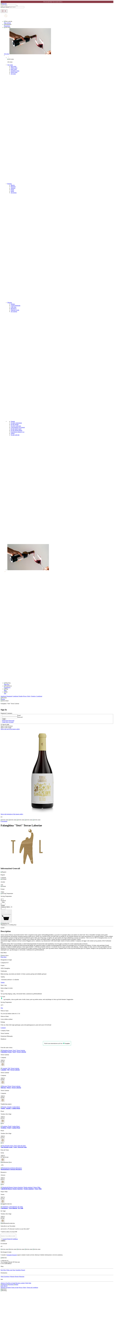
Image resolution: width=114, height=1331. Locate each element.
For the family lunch (16, 429)
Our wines (10, 65)
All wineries (14, 311)
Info (5, 693)
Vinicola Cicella (15, 310)
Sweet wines (14, 72)
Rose (14, 1270)
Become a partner (20, 1283)
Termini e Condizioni (36, 696)
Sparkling (18, 1270)
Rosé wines (14, 69)
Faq (7, 1283)
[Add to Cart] (3, 1064)
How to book (11, 1283)
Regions (9, 183)
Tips (2, 1008)
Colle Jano (13, 307)
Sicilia (12, 191)
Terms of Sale (14, 1287)
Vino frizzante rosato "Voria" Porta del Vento (14, 1147)
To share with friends (16, 423)
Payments (8, 1287)
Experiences (7, 687)
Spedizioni (3, 696)
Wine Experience (5, 1276)
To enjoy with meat (16, 426)
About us (3, 1283)
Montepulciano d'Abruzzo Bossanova (11, 1169)
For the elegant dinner (16, 430)
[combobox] (8, 5)
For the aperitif (14, 424)
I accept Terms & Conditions (10, 1239)
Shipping (3, 1287)
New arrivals (7, 23)
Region (17, 1276)
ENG (2, 1286)
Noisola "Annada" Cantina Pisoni (10, 1108)
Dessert (23, 1270)
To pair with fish (15, 435)
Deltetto (13, 304)
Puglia (12, 189)
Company (3, 1027)
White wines (14, 68)
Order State (28, 1283)
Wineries (9, 302)
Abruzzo (13, 188)
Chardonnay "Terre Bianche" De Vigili (12, 1208)
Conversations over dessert (18, 427)
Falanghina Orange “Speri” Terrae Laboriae (13, 1052)
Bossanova (13, 308)
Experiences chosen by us (17, 432)
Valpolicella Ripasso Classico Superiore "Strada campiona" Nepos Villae (21, 1188)
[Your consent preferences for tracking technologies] (1, 998)
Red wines (13, 66)
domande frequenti (12, 1255)
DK (5, 1286)
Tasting (3, 982)
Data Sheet (3, 957)
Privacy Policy (27, 696)
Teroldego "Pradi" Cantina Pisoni (10, 1127)
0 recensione (4, 821)
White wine (9, 1270)
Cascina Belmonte (15, 305)
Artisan (13, 433)
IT (6, 1286)
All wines (6, 54)
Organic (13, 421)
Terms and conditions (32, 1287)
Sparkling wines (15, 71)
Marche (13, 185)
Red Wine (3, 1270)
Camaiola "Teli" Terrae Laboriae (10, 1069)
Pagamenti (9, 696)
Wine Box (6, 684)
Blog (5, 690)
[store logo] (4, 3)
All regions (14, 192)
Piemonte (13, 186)
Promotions (7, 26)
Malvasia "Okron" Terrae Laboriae (11, 1087)
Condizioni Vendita (17, 696)
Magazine (21, 1276)
